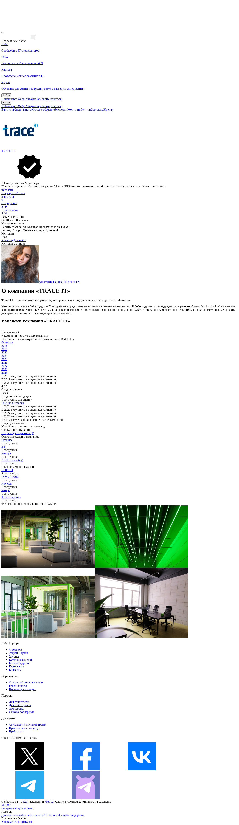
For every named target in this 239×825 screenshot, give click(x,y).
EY (3, 446)
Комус (5, 490)
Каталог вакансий (20, 659)
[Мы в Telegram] (29, 798)
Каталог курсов (19, 663)
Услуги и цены (18, 653)
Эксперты (61, 109)
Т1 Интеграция (11, 497)
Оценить (7, 342)
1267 (26, 801)
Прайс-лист (16, 731)
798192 (49, 801)
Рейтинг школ (18, 685)
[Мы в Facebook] (86, 769)
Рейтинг (86, 109)
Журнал (108, 109)
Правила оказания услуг (24, 728)
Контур (6, 453)
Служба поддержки (21, 712)
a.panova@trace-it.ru (13, 240)
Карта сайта (16, 666)
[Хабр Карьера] (16, 37)
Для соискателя (19, 701)
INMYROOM (10, 476)
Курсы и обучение (43, 109)
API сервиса (16, 708)
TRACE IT (8, 151)
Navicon (6, 483)
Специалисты (23, 109)
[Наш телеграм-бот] (86, 798)
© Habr (5, 805)
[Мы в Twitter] (29, 769)
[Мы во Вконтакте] (142, 769)
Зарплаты (97, 109)
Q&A (11, 821)
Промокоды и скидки (22, 689)
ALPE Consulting (12, 460)
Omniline (7, 439)
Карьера (20, 821)
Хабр (4, 821)
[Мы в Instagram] (198, 769)
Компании (74, 109)
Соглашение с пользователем (27, 724)
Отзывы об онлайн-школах (26, 682)
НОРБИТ (7, 470)
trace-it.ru (7, 189)
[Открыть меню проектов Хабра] (2, 32)
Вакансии (7, 109)
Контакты (15, 669)
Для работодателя (20, 705)
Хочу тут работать (13, 193)
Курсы (29, 821)
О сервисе (15, 649)
